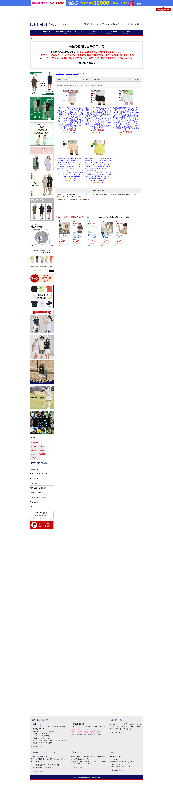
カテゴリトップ (60, 74)
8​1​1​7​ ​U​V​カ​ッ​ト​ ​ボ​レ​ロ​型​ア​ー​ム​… (78, 237)
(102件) (101, 132)
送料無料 (98, 79)
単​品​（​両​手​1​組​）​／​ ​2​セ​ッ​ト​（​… (121, 237)
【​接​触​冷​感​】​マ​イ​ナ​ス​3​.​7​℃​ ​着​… (92, 237)
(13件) (74, 180)
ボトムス (75, 74)
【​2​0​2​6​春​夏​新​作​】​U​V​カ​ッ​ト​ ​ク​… (106, 237)
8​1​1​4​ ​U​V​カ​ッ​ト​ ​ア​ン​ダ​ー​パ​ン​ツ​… (64, 237)
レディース (69, 74)
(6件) (101, 182)
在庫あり (88, 79)
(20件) (74, 132)
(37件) (130, 134)
